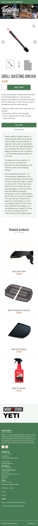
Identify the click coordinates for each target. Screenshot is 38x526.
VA (35, 523)
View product (19, 258)
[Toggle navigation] (34, 11)
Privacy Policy (5, 461)
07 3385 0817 (18, 2)
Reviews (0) (19, 129)
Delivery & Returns (7, 463)
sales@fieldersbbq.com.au (10, 458)
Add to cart (19, 87)
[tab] (19, 125)
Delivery (19, 125)
